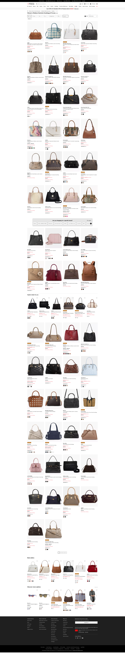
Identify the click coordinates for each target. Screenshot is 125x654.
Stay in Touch (53, 632)
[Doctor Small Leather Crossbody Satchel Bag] (89, 238)
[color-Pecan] (65, 353)
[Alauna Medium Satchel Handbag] (71, 432)
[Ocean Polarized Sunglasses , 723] (44, 595)
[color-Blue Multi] (28, 608)
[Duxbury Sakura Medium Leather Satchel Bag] (53, 31)
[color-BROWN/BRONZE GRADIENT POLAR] (40, 608)
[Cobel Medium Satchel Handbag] (35, 529)
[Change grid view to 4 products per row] (85, 16)
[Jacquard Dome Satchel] (71, 496)
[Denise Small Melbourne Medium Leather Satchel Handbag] (71, 332)
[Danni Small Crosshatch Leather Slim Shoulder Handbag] (68, 595)
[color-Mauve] (31, 484)
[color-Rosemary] (29, 452)
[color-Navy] (65, 419)
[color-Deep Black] (83, 386)
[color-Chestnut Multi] (29, 318)
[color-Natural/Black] (81, 419)
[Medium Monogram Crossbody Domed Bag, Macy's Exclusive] (68, 303)
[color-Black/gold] (63, 115)
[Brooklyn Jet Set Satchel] (35, 238)
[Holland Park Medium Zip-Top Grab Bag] (44, 303)
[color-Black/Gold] (83, 114)
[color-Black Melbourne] (29, 148)
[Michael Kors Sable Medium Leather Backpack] (89, 271)
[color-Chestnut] (84, 256)
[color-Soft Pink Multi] (63, 216)
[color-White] (46, 149)
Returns (28, 627)
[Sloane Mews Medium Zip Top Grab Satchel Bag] (53, 195)
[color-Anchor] (67, 353)
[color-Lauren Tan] (65, 255)
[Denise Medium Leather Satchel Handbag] (35, 195)
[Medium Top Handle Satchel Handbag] (71, 271)
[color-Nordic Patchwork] (63, 147)
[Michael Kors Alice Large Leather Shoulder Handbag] (56, 566)
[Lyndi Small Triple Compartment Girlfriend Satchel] (32, 303)
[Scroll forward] (91, 223)
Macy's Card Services (42, 627)
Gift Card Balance (41, 625)
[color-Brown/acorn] (63, 83)
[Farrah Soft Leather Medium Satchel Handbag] (71, 238)
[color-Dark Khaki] (67, 385)
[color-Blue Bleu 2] (46, 452)
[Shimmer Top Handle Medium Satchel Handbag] (53, 271)
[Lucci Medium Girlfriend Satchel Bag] (53, 96)
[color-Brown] (83, 256)
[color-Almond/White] (83, 182)
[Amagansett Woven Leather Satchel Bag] (53, 529)
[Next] (42, 31)
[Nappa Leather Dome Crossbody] (53, 238)
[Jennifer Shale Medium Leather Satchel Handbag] (35, 161)
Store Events (53, 634)
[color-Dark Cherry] (87, 581)
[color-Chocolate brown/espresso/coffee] (31, 51)
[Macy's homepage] (28, 11)
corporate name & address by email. (78, 650)
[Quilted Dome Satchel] (89, 366)
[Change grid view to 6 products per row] (86, 16)
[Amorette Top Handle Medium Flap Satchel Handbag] (71, 161)
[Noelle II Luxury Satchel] (53, 366)
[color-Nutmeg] (52, 83)
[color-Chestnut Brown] (67, 255)
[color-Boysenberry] (65, 449)
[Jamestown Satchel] (89, 65)
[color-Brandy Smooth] (84, 351)
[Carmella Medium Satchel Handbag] (89, 496)
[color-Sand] (65, 115)
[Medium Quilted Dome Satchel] (35, 366)
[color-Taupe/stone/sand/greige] (29, 116)
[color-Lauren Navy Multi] (46, 513)
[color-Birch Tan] (68, 610)
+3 (53, 83)
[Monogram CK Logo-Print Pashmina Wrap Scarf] (92, 595)
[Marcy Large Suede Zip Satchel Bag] (56, 595)
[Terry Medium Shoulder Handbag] (53, 332)
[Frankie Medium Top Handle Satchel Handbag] (35, 399)
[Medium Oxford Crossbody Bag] (89, 96)
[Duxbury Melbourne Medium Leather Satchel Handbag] (35, 129)
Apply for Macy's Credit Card (43, 620)
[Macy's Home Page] (30, 4)
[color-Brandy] (83, 83)
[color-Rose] (46, 258)
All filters (89, 220)
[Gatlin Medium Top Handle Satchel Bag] (71, 366)
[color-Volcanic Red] (63, 353)
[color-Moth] (28, 352)
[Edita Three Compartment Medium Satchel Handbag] (53, 129)
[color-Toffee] (29, 547)
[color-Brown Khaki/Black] (81, 182)
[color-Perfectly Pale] (29, 386)
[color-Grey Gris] (49, 452)
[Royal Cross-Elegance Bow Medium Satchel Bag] (35, 464)
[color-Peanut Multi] (65, 216)
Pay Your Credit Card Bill (42, 629)
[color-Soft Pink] (65, 52)
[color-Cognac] (65, 147)
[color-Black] (81, 83)
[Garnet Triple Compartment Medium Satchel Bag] (89, 31)
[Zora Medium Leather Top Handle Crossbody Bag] (71, 129)
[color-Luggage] (81, 289)
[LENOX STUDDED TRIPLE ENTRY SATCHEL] (53, 65)
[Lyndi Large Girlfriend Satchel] (56, 303)
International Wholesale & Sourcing (68, 627)
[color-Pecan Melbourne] (31, 148)
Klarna (28, 622)
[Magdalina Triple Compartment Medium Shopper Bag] (35, 271)
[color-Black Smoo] (46, 83)
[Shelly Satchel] (89, 129)
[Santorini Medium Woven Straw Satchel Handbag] (89, 399)
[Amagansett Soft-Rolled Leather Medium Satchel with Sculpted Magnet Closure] (71, 96)
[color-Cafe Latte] (49, 83)
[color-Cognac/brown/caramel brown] (28, 51)
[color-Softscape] (28, 148)
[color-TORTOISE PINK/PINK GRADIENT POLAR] (41, 608)
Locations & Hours (53, 622)
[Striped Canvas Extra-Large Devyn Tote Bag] (80, 595)
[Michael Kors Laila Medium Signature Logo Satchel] (71, 65)
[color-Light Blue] (65, 181)
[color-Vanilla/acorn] (65, 83)
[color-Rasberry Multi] (67, 216)
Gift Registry (53, 641)
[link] (35, 47)
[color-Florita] (70, 353)
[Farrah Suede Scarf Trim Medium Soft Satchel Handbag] (53, 496)
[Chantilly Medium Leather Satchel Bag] (35, 332)
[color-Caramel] (83, 50)
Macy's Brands (53, 627)
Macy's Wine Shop (53, 629)
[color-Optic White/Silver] (63, 52)
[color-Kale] (86, 256)
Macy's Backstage (53, 625)
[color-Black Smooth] (81, 351)
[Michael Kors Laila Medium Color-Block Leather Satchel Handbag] (71, 195)
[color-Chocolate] (52, 258)
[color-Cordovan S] (50, 83)
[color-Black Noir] (47, 452)
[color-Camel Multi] (47, 513)
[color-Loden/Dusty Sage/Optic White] (47, 417)
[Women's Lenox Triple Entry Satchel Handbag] (89, 332)
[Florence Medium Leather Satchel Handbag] (53, 464)
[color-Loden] (29, 581)
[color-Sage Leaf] (47, 83)
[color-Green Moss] (50, 452)
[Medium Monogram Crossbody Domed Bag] (53, 161)
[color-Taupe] (49, 288)
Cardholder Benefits (42, 622)
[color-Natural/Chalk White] (83, 419)
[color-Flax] (50, 258)
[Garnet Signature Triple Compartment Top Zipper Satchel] (89, 161)
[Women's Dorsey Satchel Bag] (35, 432)
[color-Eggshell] (28, 581)
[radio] (28, 51)
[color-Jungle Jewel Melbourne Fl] (32, 148)
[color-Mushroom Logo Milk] (28, 452)
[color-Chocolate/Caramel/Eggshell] (46, 417)
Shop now (76, 8)
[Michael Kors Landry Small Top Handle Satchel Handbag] (32, 566)
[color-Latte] (67, 449)
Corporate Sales (65, 622)
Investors (64, 625)
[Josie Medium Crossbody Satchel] (89, 432)
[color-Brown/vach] (63, 516)
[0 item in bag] (97, 4)
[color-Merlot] (46, 288)
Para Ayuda (29, 625)
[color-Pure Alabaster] (52, 452)
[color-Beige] (67, 181)
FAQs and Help (29, 620)
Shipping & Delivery (30, 629)
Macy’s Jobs (65, 629)
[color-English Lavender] (90, 608)
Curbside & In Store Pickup (55, 620)
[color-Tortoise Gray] (29, 608)
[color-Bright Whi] (84, 386)
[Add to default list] (37, 298)
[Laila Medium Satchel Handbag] (53, 399)
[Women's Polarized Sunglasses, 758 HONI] (32, 595)
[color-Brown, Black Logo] (29, 257)
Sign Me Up (86, 622)
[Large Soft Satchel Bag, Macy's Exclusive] (68, 566)
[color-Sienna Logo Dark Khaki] (34, 452)
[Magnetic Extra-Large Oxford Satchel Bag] (80, 303)
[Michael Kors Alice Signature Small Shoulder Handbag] (44, 566)
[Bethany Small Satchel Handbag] (92, 566)
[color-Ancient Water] (81, 386)
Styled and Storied (65, 636)
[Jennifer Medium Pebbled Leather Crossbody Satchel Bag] (71, 399)
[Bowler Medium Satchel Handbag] (92, 303)
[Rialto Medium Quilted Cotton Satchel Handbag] (89, 195)
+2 (71, 610)
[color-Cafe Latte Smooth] (83, 351)
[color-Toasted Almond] (67, 115)
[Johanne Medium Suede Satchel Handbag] (89, 464)
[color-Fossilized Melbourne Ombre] (34, 148)
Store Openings (53, 636)
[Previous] (28, 31)
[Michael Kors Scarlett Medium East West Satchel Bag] (71, 31)
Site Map (64, 632)
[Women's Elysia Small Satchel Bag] (53, 432)
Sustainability (65, 634)
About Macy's (65, 620)
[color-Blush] (28, 484)
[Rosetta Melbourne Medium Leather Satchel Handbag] (35, 65)
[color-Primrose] (31, 581)
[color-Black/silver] (81, 50)
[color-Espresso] (28, 547)
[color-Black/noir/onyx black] (29, 51)
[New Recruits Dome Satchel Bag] (35, 496)
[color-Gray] (81, 256)
